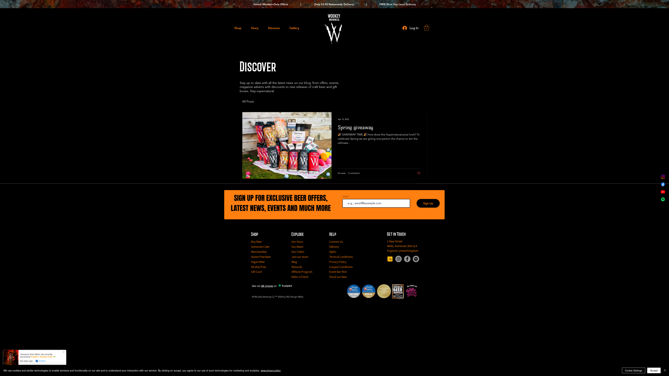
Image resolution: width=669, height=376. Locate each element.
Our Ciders (297, 252)
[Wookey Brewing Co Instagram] (663, 176)
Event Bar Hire (338, 272)
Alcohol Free (258, 267)
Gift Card (256, 272)
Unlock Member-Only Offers (270, 4)
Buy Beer (256, 242)
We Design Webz (294, 296)
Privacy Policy (338, 262)
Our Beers (297, 247)
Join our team (299, 257)
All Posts (248, 101)
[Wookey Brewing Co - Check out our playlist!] (416, 259)
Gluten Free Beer (261, 257)
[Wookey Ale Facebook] (407, 259)
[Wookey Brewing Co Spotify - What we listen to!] (663, 199)
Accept (654, 370)
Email (345, 196)
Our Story (297, 242)
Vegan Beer (258, 262)
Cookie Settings (633, 370)
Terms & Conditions (341, 257)
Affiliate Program (301, 272)
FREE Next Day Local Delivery (397, 4)
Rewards (296, 267)
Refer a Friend (299, 277)
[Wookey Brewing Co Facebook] (663, 184)
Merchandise (259, 252)
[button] (426, 28)
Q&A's (332, 252)
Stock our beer (338, 277)
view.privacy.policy (271, 370)
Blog (294, 262)
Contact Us (336, 242)
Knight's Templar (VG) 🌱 (43, 357)
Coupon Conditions (341, 267)
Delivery (334, 247)
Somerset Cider (260, 247)
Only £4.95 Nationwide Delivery (334, 4)
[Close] (665, 370)
